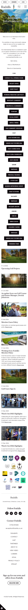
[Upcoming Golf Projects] (14, 256)
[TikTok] (20, 513)
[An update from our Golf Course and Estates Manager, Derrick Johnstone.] (14, 281)
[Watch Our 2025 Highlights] (14, 401)
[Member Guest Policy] (14, 310)
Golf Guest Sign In (8, 389)
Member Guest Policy (9, 322)
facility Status (14, 83)
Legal (14, 557)
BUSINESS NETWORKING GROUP (14, 186)
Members (14, 2)
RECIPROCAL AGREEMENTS (14, 106)
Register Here (14, 583)
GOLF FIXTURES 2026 (14, 137)
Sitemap (14, 564)
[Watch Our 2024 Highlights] (14, 433)
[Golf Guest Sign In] (14, 376)
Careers (14, 554)
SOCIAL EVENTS (14, 117)
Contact (14, 537)
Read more (8, 327)
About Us (14, 547)
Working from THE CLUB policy (14, 95)
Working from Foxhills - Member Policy (10, 352)
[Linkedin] (15, 513)
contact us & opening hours (14, 78)
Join (23, 2)
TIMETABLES (14, 169)
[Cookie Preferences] (3, 607)
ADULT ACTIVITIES (14, 191)
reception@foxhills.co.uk (14, 528)
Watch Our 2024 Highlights (11, 446)
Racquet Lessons (14, 206)
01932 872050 (14, 525)
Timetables (14, 543)
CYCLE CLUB (14, 180)
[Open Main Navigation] (25, 7)
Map (14, 540)
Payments (14, 533)
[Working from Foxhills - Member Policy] (14, 338)
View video (14, 550)
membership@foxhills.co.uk (14, 57)
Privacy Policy (14, 560)
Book (5, 2)
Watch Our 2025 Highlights (11, 414)
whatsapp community (14, 100)
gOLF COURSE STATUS (14, 149)
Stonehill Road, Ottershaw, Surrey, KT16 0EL (14, 501)
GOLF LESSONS (14, 160)
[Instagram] (11, 513)
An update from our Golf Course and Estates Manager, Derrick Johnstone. (13, 295)
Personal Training (14, 175)
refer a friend (14, 122)
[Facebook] (6, 513)
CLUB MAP (14, 111)
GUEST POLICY (14, 89)
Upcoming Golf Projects (10, 269)
